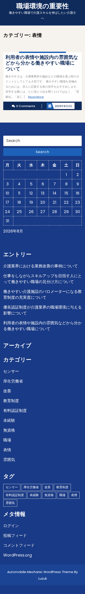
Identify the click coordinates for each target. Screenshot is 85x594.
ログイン (11, 525)
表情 (7, 449)
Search (42, 151)
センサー (11, 371)
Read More (36, 97)
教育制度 (11, 400)
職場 (7, 440)
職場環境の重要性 (42, 6)
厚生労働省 (13, 381)
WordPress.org (17, 555)
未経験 (9, 420)
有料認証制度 (15, 410)
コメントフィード (19, 545)
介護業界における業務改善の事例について (40, 266)
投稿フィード (15, 535)
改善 (7, 391)
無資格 (9, 430)
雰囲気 (9, 459)
